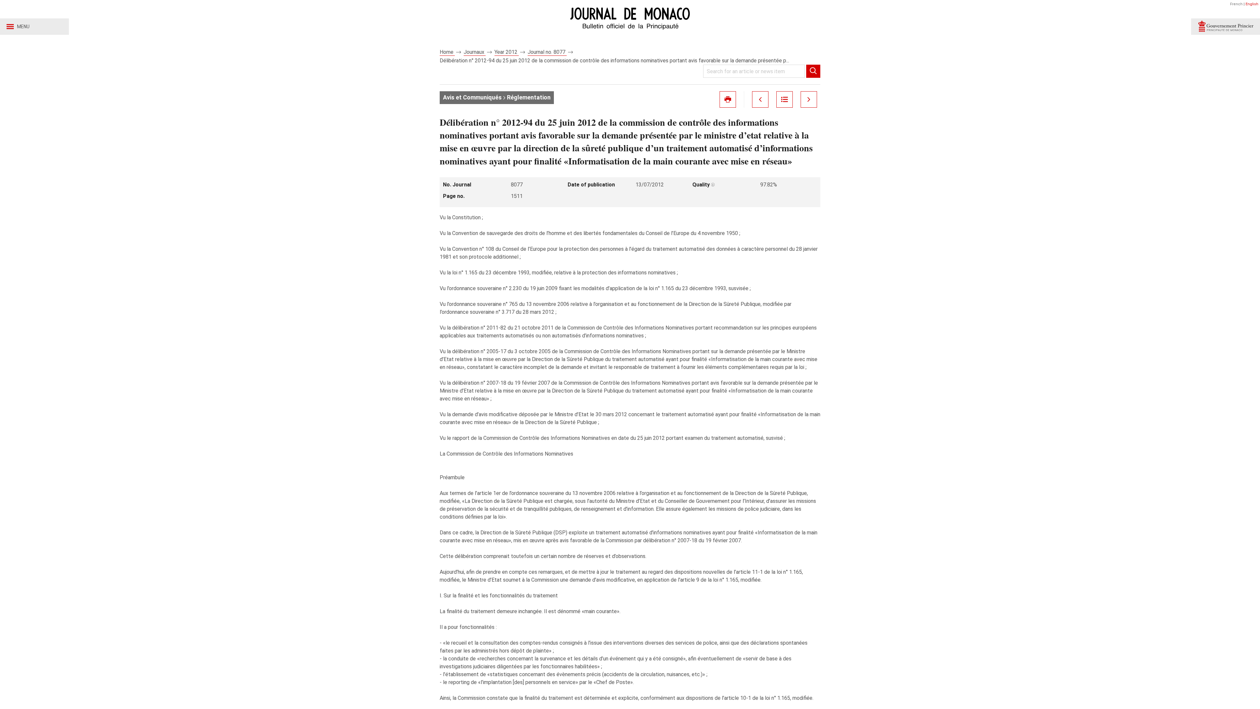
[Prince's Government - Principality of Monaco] (1225, 26)
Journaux (475, 52)
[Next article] (809, 99)
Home (447, 52)
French (1236, 4)
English (1252, 4)
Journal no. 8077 (547, 52)
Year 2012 (506, 52)
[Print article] (728, 99)
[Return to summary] (784, 99)
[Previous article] (760, 99)
